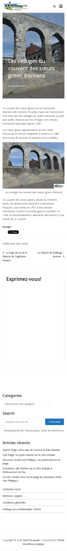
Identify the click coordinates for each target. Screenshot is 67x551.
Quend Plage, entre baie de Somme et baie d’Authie (31, 450)
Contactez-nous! (12, 489)
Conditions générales (14, 502)
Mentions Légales (12, 495)
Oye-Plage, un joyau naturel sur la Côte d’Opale (29, 454)
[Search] (54, 6)
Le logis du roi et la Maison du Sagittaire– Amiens (15, 256)
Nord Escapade (31, 540)
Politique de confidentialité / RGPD (22, 509)
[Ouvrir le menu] (60, 6)
